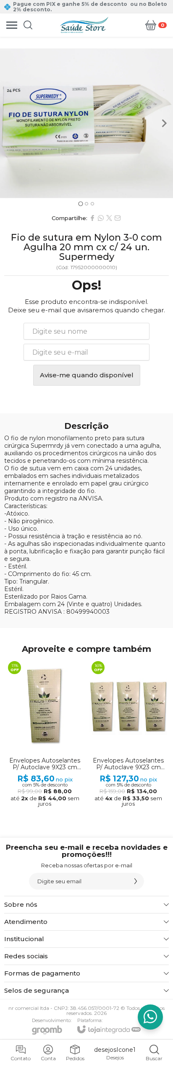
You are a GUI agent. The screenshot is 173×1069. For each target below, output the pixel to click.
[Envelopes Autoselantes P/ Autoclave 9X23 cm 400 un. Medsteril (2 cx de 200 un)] (45, 734)
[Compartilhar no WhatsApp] (101, 218)
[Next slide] (164, 123)
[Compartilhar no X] (109, 218)
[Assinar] (135, 881)
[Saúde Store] (84, 25)
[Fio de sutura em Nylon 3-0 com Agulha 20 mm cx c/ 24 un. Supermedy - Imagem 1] (86, 123)
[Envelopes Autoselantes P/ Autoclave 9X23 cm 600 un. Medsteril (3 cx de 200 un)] (128, 734)
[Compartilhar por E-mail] (118, 218)
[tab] (80, 203)
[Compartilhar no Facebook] (92, 218)
